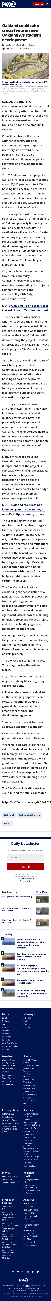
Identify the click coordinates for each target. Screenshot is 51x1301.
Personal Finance (9, 1176)
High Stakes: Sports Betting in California (31, 1123)
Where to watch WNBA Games (9, 1251)
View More (42, 892)
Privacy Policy (28, 878)
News (7, 823)
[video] (42, 899)
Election (5, 1049)
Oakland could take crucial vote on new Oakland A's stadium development (25, 83)
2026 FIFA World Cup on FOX (30, 1061)
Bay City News (22, 45)
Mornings (29, 1014)
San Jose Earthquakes (28, 1099)
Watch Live (39, 4)
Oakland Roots (29, 1085)
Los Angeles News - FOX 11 (31, 1180)
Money (6, 1172)
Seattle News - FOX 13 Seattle (31, 1191)
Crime (4, 1024)
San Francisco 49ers (31, 1065)
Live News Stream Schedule (31, 1226)
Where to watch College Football (9, 1213)
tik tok (33, 1272)
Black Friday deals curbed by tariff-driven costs (16, 921)
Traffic (26, 1021)
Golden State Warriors (28, 1069)
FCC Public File (29, 1242)
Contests (27, 1024)
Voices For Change (31, 1156)
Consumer (6, 1037)
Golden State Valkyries (28, 1080)
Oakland (32, 45)
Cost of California (9, 1120)
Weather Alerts (8, 1060)
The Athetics (28, 1091)
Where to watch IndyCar (9, 1229)
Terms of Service (27, 881)
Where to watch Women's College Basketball (9, 1244)
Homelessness (8, 1117)
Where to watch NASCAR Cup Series (10, 1224)
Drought (5, 1027)
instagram (28, 1272)
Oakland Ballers (30, 1088)
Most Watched (10, 892)
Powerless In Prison (10, 1123)
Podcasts (6, 1040)
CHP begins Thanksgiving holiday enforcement (16, 909)
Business (6, 1033)
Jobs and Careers (30, 1210)
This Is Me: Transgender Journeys (28, 1143)
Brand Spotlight (29, 1166)
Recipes (26, 1027)
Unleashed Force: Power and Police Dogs (9, 1128)
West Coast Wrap (9, 1043)
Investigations (10, 1110)
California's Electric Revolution (31, 1115)
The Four (27, 1119)
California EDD (8, 1114)
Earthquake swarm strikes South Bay (17, 896)
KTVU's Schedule (30, 1221)
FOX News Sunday (10, 1046)
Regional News (28, 1174)
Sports (27, 1056)
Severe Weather (9, 1078)
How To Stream (30, 1203)
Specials (28, 1110)
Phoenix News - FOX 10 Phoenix (30, 1186)
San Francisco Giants (29, 1075)
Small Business (8, 1182)
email (13, 1272)
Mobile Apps (28, 1230)
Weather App (7, 1081)
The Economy (8, 1179)
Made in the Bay (30, 1128)
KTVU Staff (28, 1206)
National (5, 1021)
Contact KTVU (29, 1213)
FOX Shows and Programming (30, 1217)
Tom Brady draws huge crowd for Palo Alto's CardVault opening (31, 957)
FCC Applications (30, 1245)
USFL (25, 1103)
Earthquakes (7, 1075)
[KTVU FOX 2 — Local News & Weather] (9, 4)
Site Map (27, 1239)
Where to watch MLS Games (9, 1256)
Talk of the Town (30, 1137)
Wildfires (5, 1030)
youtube (18, 1272)
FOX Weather (7, 1084)
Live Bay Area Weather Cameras (9, 1064)
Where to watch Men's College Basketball (9, 1236)
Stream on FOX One (8, 1201)
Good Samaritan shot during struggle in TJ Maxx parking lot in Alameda (32, 993)
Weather (7, 1056)
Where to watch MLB (9, 1218)
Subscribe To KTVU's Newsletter (31, 1234)
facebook (23, 1272)
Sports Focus (29, 1134)
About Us (28, 1199)
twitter (38, 1272)
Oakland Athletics (29, 815)
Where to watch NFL (9, 1207)
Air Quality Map (8, 1068)
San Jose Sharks (30, 1094)
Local (4, 1018)
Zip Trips (27, 1018)
